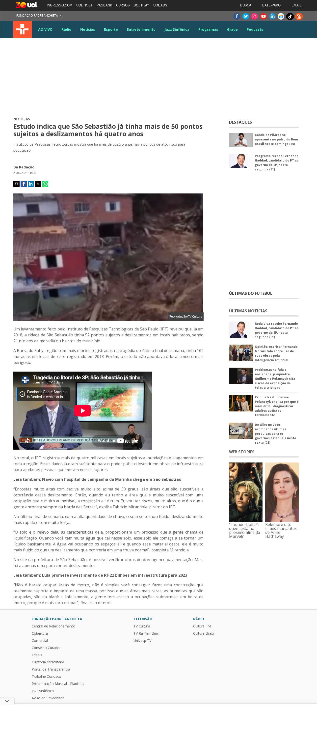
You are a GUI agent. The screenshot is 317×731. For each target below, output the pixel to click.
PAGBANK (104, 5)
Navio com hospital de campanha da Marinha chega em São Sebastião (111, 479)
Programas (208, 29)
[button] (16, 184)
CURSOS (123, 5)
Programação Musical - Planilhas (58, 683)
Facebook (236, 16)
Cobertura (40, 633)
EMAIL (296, 5)
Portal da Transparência (51, 669)
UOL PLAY (141, 5)
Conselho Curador (46, 648)
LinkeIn (272, 16)
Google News (281, 16)
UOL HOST (84, 5)
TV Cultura (22, 29)
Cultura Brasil (203, 633)
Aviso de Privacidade (48, 698)
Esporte (111, 29)
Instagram (254, 16)
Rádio (66, 29)
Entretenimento (141, 29)
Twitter (245, 16)
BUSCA (245, 5)
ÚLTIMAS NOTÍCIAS (248, 311)
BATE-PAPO (271, 5)
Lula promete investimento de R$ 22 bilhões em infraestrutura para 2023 (114, 575)
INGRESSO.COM (59, 5)
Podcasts (255, 29)
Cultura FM (202, 626)
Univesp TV (142, 640)
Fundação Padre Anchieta (37, 15)
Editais (37, 655)
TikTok (290, 16)
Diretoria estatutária (48, 662)
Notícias (87, 29)
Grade (232, 29)
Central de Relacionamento (53, 626)
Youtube (263, 16)
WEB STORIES (241, 452)
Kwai (299, 16)
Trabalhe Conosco (46, 676)
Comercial (40, 640)
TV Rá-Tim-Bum (146, 633)
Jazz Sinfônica (176, 29)
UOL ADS (160, 5)
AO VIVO (45, 29)
